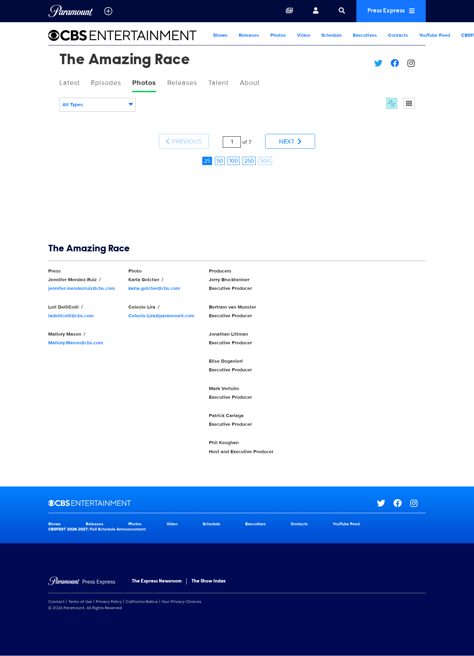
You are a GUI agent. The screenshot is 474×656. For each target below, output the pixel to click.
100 (233, 160)
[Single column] (409, 103)
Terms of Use (80, 602)
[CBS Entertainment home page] (212, 503)
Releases (249, 35)
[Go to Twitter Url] (385, 503)
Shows (220, 35)
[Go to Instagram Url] (418, 503)
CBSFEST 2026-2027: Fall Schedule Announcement (97, 529)
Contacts (398, 35)
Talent (218, 83)
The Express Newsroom (156, 581)
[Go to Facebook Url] (401, 503)
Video (303, 35)
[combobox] (97, 105)
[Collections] (289, 11)
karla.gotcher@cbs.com (154, 288)
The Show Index (209, 581)
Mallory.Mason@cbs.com (75, 343)
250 (249, 160)
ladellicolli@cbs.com (71, 316)
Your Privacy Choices (181, 602)
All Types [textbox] (72, 104)
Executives (365, 35)
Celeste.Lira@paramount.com (161, 316)
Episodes (106, 83)
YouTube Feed (434, 35)
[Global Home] (70, 11)
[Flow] (391, 103)
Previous (186, 141)
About (250, 83)
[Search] (342, 11)
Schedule (331, 35)
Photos (278, 35)
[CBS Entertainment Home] (128, 35)
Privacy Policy (109, 602)
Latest (69, 83)
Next (287, 141)
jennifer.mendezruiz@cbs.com (81, 288)
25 (207, 160)
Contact (56, 602)
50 (220, 160)
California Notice (142, 602)
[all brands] (108, 11)
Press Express (386, 11)
